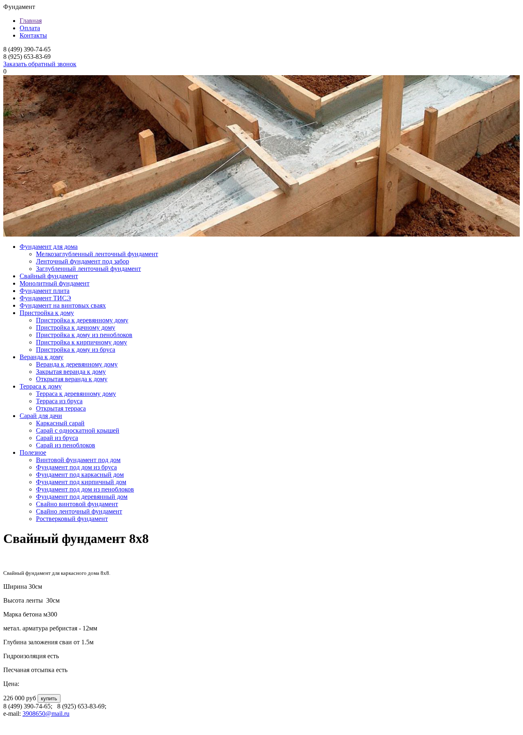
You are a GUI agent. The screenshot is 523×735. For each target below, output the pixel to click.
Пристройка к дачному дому (75, 327)
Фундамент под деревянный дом (81, 496)
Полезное (33, 452)
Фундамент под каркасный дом (80, 474)
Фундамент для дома (49, 246)
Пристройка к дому (47, 312)
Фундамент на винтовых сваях (63, 305)
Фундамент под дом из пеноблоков (85, 489)
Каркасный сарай (60, 423)
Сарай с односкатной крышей (77, 430)
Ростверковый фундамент (72, 518)
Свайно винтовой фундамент (77, 503)
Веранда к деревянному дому (77, 364)
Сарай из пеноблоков (65, 445)
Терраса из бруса (59, 401)
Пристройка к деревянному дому (82, 320)
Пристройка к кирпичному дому (81, 342)
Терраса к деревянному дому (76, 393)
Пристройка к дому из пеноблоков (84, 334)
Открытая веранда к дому (71, 378)
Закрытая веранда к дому (71, 371)
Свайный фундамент (49, 276)
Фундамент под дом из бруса (76, 467)
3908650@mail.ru (45, 713)
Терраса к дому (41, 386)
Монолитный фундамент (54, 283)
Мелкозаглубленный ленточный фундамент (97, 253)
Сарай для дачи (41, 415)
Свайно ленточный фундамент (79, 511)
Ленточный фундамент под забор (82, 261)
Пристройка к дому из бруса (75, 349)
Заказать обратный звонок (39, 63)
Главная (31, 20)
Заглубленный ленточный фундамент (88, 268)
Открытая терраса (61, 408)
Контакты (33, 35)
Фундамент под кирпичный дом (81, 481)
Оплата (30, 28)
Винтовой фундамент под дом (78, 459)
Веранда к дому (41, 356)
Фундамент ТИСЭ (45, 298)
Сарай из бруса (57, 437)
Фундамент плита (44, 290)
